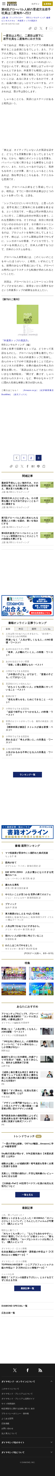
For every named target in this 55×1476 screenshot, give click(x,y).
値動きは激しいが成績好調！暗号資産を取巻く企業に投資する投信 (27, 1165)
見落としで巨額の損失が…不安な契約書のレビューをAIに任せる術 (27, 1175)
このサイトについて (10, 1388)
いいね (47, 628)
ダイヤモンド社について (13, 1452)
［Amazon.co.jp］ (30, 390)
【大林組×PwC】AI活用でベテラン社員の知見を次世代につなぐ (27, 1185)
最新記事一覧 (27, 1288)
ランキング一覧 (27, 774)
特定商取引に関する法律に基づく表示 (18, 1408)
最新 (8, 628)
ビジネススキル (8, 20)
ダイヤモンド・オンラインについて (18, 1381)
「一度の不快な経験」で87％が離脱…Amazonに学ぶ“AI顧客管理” (27, 1145)
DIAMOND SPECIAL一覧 (14, 1305)
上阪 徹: (12, 17)
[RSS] (40, 1371)
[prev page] (17, 458)
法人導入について (9, 1433)
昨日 (21, 628)
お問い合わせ (7, 1428)
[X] (15, 1371)
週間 (34, 628)
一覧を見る (27, 1194)
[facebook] (27, 1371)
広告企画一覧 (8, 1312)
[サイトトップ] (12, 4)
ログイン (35, 4)
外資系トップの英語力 (27, 20)
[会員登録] (47, 3)
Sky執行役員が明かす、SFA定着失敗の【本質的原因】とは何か (27, 1155)
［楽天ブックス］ (20, 394)
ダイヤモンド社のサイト (13, 1442)
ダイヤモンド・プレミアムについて (17, 1393)
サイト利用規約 (8, 1403)
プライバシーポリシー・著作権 (15, 1413)
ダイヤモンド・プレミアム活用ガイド (18, 1398)
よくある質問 (7, 1418)
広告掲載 (5, 1423)
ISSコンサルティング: (38, 17)
